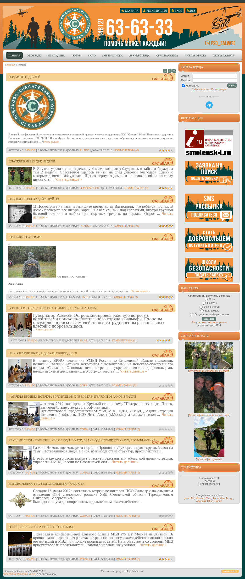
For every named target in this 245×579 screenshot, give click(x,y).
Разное (30, 150)
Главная (10, 64)
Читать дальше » (51, 141)
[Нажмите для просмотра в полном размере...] (32, 276)
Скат (208, 498)
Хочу (212, 299)
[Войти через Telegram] (209, 105)
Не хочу (212, 302)
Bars (84, 296)
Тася (216, 498)
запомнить (192, 85)
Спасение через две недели (32, 161)
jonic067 (189, 498)
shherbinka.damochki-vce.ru (19, 574)
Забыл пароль (200, 89)
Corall (85, 429)
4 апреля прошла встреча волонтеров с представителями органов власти (72, 396)
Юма (210, 501)
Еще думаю (212, 310)
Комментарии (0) (126, 150)
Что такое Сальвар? (25, 237)
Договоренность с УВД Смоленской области (46, 483)
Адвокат (201, 501)
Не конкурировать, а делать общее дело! (43, 353)
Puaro (84, 150)
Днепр (218, 501)
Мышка (199, 498)
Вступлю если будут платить (212, 314)
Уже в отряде (212, 306)
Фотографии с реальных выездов (209, 370)
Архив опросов (217, 322)
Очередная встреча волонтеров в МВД (41, 527)
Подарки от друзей (24, 77)
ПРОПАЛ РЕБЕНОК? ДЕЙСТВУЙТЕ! (34, 199)
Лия (222, 498)
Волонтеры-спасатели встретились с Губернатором (53, 308)
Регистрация (219, 89)
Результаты (199, 322)
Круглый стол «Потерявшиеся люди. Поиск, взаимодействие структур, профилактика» (83, 440)
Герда (229, 498)
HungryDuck (89, 188)
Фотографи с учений (209, 459)
